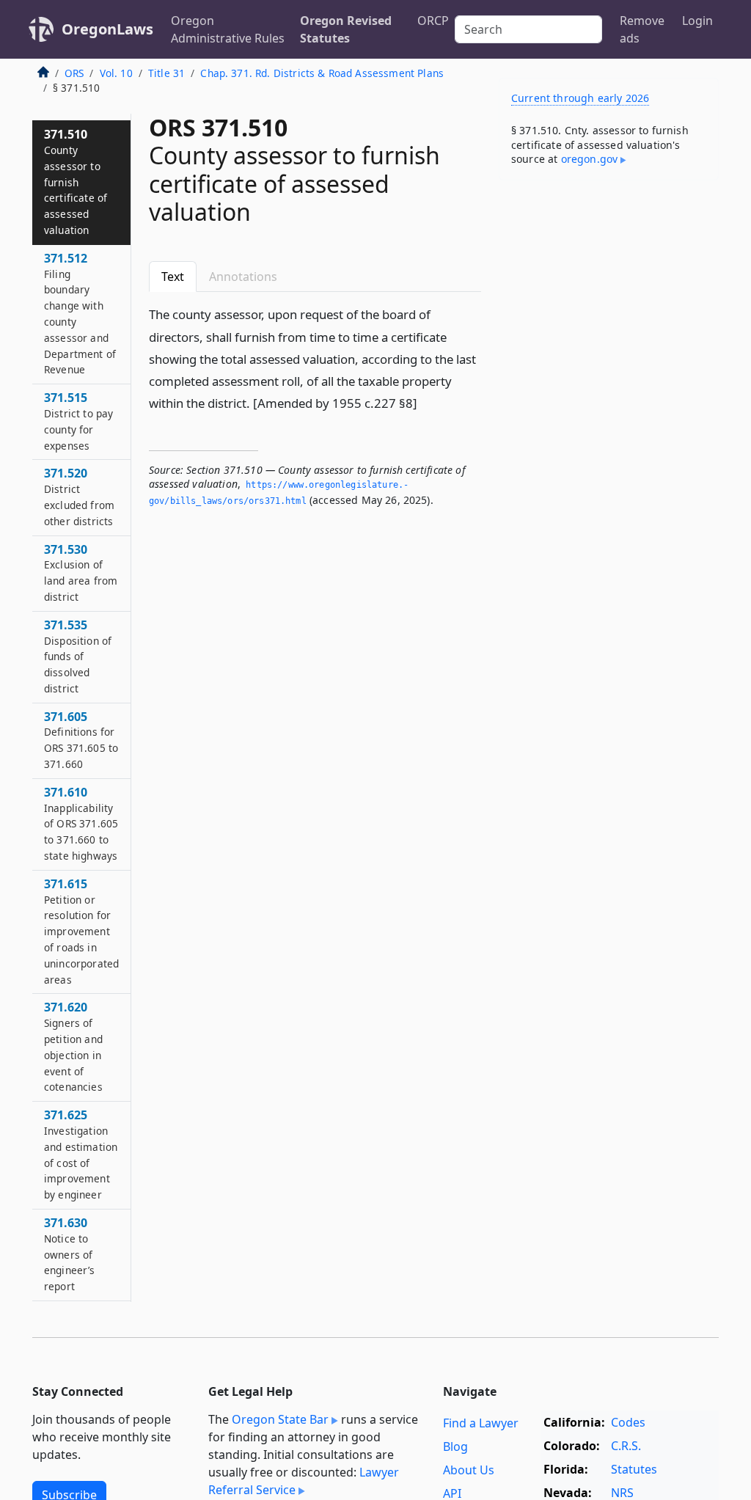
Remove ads (642, 29)
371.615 (81, 931)
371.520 (79, 496)
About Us (468, 1470)
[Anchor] (425, 402)
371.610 (81, 823)
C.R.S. (626, 1446)
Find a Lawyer (481, 1423)
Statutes (634, 1469)
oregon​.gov (589, 159)
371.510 (75, 181)
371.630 (69, 1254)
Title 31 (166, 73)
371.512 (80, 313)
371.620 (73, 1046)
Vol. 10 (116, 73)
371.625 (80, 1154)
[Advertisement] (609, 292)
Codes (628, 1422)
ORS (74, 73)
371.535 (77, 656)
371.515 (78, 420)
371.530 (80, 572)
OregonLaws (107, 29)
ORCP (433, 20)
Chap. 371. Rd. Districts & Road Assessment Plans (322, 73)
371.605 (81, 740)
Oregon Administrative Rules (228, 29)
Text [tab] (172, 276)
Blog (455, 1446)
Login (697, 20)
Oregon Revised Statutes (346, 29)
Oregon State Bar (280, 1419)
